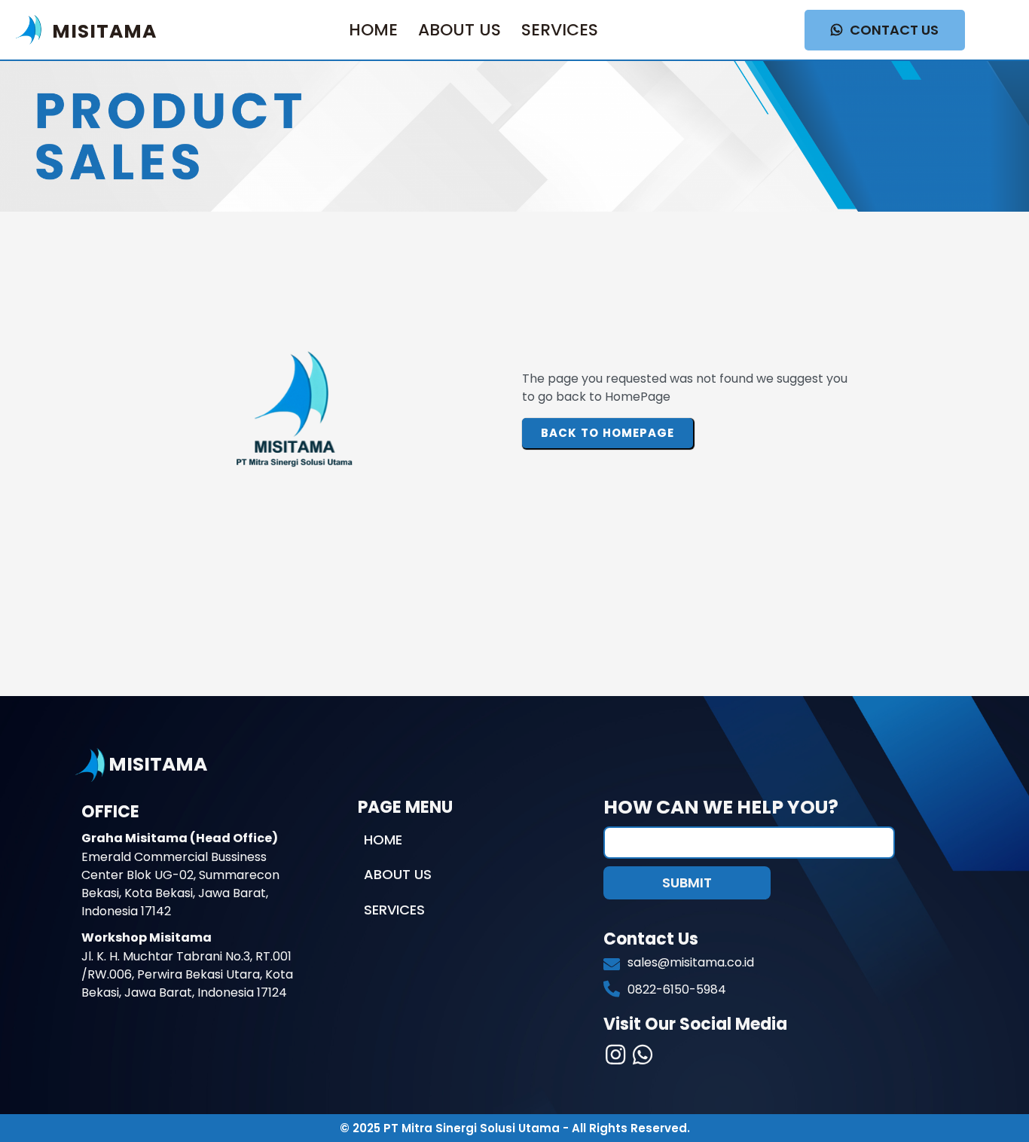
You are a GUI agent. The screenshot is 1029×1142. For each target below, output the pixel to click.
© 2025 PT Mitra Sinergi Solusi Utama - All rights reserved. (515, 1128)
